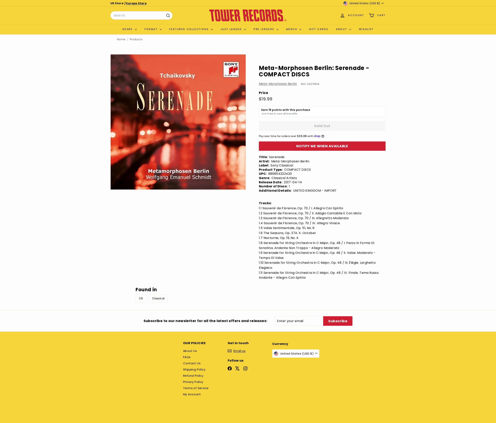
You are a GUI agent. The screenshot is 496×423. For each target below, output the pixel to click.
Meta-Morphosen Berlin (278, 84)
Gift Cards (318, 29)
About (342, 29)
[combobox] (141, 15)
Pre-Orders (265, 29)
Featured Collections (189, 29)
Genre (128, 29)
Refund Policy (193, 376)
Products (136, 39)
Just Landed (231, 29)
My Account (192, 394)
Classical (158, 298)
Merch (292, 29)
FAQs (187, 357)
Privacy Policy (193, 382)
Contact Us (192, 363)
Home (121, 39)
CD (141, 298)
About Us (190, 351)
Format (152, 29)
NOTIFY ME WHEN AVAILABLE (322, 146)
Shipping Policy (194, 369)
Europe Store (136, 3)
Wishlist (366, 29)
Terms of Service (195, 388)
